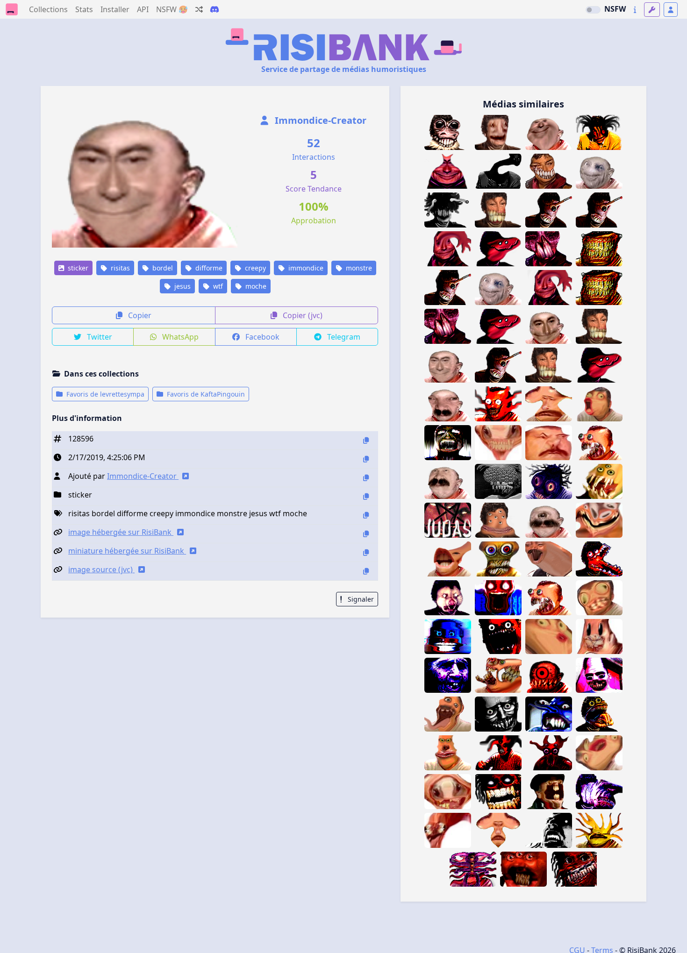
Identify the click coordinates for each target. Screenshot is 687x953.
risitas (119, 267)
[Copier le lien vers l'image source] (366, 571)
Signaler (360, 599)
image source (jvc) (101, 569)
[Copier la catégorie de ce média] (366, 496)
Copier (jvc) (301, 315)
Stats (84, 9)
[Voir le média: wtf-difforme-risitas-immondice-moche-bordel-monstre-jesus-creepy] (548, 326)
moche (254, 286)
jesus (181, 286)
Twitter (98, 337)
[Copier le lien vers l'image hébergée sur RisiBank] (366, 533)
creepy (254, 267)
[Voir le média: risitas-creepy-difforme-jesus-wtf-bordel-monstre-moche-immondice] (447, 365)
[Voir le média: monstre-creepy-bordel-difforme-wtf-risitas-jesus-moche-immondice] (447, 171)
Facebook (261, 337)
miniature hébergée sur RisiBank (127, 551)
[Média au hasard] (199, 9)
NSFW (615, 9)
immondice (304, 267)
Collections (48, 9)
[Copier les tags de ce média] (366, 515)
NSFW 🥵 (172, 9)
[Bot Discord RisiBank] (214, 9)
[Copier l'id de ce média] (366, 440)
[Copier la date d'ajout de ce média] (366, 459)
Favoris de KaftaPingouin (205, 394)
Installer (114, 9)
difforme (207, 267)
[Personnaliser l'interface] (652, 9)
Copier (138, 315)
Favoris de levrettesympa (104, 394)
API (143, 9)
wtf (217, 286)
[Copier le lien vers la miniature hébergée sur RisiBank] (366, 552)
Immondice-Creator (319, 120)
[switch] (593, 10)
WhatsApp (179, 337)
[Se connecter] (671, 9)
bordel (161, 267)
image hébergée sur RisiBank (120, 532)
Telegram (342, 337)
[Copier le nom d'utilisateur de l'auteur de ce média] (366, 477)
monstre (358, 267)
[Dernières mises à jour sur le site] (635, 9)
